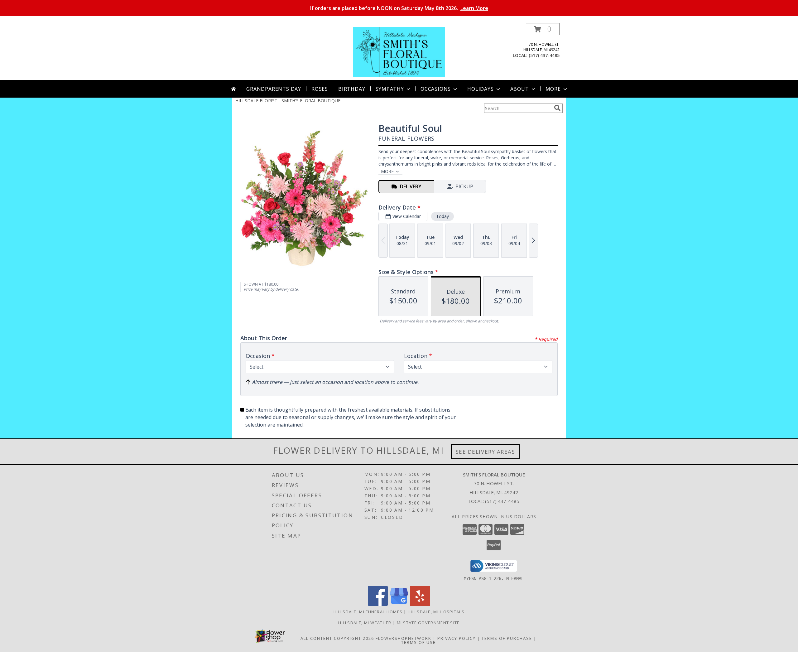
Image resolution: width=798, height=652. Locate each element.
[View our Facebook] (378, 604)
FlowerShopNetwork (403, 638)
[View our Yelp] (420, 604)
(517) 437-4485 (544, 55)
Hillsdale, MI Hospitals (436, 612)
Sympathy (390, 88)
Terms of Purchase (507, 638)
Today (442, 216)
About (519, 88)
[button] (543, 29)
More (553, 88)
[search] (557, 107)
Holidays (480, 88)
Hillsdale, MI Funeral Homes (368, 612)
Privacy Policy (456, 638)
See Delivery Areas (485, 451)
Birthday (351, 88)
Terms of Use (418, 642)
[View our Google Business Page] (399, 604)
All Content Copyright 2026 (337, 638)
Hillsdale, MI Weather (364, 622)
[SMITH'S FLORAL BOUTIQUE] (399, 52)
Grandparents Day (273, 88)
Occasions (436, 88)
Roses (319, 88)
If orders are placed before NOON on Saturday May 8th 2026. (399, 8)
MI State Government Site (428, 622)
